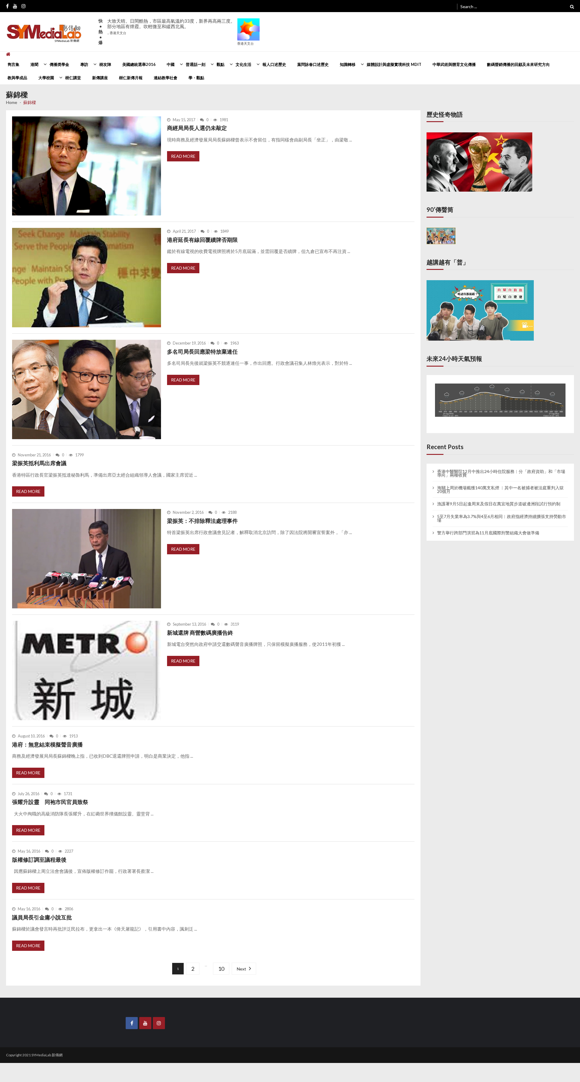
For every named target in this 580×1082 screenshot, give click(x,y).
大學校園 (46, 77)
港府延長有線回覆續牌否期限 (202, 239)
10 (220, 969)
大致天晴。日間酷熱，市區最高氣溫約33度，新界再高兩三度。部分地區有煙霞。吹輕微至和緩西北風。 (171, 26)
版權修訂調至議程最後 (40, 859)
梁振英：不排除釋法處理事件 (202, 520)
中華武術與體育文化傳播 (454, 64)
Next (240, 968)
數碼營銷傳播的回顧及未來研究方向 (518, 64)
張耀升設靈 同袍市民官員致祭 (50, 802)
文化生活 (243, 64)
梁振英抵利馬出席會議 (39, 463)
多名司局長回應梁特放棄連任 (202, 351)
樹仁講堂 (73, 77)
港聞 (34, 64)
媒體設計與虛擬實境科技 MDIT (394, 64)
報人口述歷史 (274, 64)
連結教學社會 (165, 77)
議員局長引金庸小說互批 (42, 917)
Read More (183, 156)
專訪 (84, 64)
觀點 (220, 64)
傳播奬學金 (59, 64)
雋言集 (13, 64)
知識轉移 (348, 64)
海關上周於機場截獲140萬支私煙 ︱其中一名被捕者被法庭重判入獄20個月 (500, 484)
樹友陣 (105, 64)
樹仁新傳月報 (131, 77)
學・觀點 (196, 77)
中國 (171, 64)
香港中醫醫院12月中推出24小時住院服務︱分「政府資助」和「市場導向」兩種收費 (501, 467)
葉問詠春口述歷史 (313, 64)
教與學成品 (17, 77)
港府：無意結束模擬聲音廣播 (47, 744)
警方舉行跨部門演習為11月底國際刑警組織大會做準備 (488, 527)
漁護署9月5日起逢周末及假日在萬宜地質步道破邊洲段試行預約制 (498, 498)
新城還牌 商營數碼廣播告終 (200, 632)
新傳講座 (100, 77)
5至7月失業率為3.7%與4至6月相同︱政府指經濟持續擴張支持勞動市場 (501, 512)
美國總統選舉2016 (139, 64)
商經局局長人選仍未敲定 (197, 128)
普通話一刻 (195, 64)
